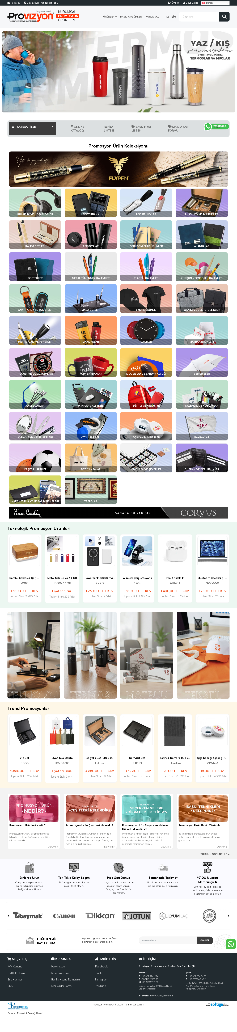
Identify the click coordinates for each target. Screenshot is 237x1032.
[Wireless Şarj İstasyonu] (62, 551)
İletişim (171, 16)
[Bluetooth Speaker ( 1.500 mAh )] (137, 551)
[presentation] (8, 916)
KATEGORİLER (26, 126)
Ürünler (108, 16)
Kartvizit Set (62, 758)
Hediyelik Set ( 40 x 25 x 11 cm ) (29, 758)
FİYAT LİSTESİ (109, 128)
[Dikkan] (27, 916)
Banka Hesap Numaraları (66, 979)
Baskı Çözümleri (131, 16)
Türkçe (209, 3)
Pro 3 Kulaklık (99, 578)
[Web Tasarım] (217, 1004)
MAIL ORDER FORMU (178, 128)
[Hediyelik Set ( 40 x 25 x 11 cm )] (24, 731)
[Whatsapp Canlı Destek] (217, 128)
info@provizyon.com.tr (161, 995)
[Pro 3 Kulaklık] (100, 551)
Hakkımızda (58, 966)
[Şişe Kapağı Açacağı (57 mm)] (137, 731)
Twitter (99, 973)
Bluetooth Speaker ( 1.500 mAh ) (143, 578)
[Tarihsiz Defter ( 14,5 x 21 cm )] (100, 731)
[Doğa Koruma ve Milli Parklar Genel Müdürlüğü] (136, 916)
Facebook (101, 966)
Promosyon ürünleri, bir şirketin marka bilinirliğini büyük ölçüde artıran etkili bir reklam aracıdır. (30, 837)
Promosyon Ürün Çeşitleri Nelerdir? (89, 825)
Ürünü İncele (12, 568)
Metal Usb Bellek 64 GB (212, 578)
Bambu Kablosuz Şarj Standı (178, 578)
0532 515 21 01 (43, 2)
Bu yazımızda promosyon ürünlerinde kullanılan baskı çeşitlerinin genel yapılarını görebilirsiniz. (201, 837)
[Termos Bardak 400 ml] (212, 731)
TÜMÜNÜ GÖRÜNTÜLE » (215, 854)
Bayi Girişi (191, 2)
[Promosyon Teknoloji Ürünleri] (33, 655)
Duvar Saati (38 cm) (175, 758)
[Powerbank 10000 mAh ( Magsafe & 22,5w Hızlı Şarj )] (25, 551)
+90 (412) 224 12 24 (150, 976)
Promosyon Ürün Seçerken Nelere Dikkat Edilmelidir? (145, 827)
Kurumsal (153, 16)
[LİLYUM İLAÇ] (100, 916)
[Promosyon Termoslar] (90, 655)
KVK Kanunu (14, 966)
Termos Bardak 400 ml (212, 758)
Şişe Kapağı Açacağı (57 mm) (140, 758)
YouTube (100, 986)
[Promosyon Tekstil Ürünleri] (203, 655)
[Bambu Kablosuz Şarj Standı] (175, 551)
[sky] (209, 916)
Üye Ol (175, 2)
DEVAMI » (53, 846)
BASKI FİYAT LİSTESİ (142, 128)
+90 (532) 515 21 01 (150, 982)
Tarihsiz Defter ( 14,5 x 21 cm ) (104, 758)
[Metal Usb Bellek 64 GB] (212, 551)
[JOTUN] (64, 916)
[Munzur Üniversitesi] (173, 916)
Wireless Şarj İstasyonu (62, 578)
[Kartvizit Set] (62, 731)
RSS (10, 986)
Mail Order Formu (62, 986)
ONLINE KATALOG (77, 128)
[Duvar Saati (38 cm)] (175, 731)
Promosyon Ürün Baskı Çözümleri (200, 825)
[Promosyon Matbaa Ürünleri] (146, 655)
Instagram (101, 979)
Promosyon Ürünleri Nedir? (27, 825)
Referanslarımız (60, 973)
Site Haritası (14, 979)
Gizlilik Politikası (16, 973)
